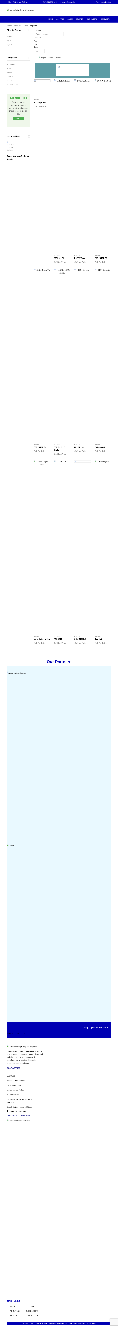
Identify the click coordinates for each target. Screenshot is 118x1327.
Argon (70, 19)
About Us (60, 19)
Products (17, 25)
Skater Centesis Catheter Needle (18, 157)
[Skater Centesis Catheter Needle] (11, 148)
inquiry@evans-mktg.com (22, 1107)
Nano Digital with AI (42, 639)
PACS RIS (58, 639)
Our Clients (92, 19)
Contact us (105, 19)
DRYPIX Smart (80, 258)
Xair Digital (99, 639)
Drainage (10, 76)
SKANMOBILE (80, 639)
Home (51, 19)
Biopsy (9, 72)
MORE (18, 118)
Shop (26, 25)
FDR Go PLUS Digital (59, 448)
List (35, 44)
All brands (10, 37)
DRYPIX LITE (59, 258)
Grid (35, 41)
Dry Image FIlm (40, 102)
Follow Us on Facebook (103, 2)
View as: (37, 37)
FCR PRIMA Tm (40, 447)
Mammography (12, 84)
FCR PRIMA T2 (101, 258)
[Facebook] (94, 2)
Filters (38, 30)
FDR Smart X (100, 447)
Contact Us (32, 1315)
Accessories (11, 64)
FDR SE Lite (79, 447)
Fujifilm (80, 19)
